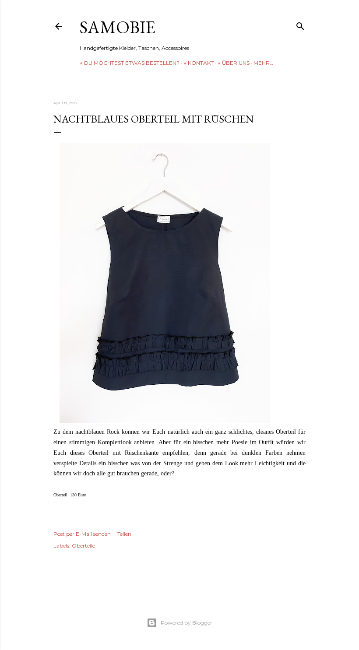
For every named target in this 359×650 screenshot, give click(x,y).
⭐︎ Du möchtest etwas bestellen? (130, 63)
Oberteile (83, 545)
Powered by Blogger (186, 622)
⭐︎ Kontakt (198, 63)
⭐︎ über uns (234, 63)
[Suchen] (300, 24)
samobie (117, 27)
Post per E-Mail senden (82, 534)
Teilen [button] (124, 534)
